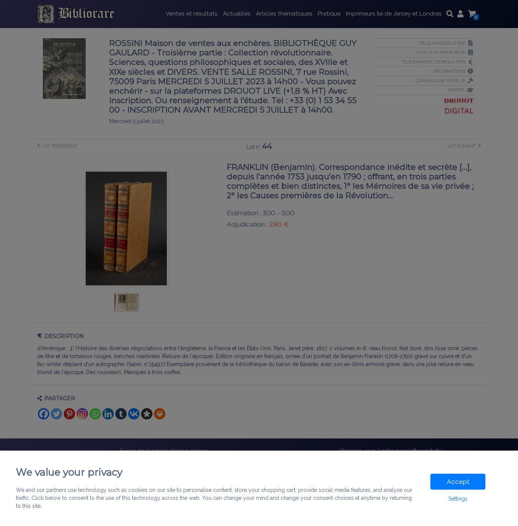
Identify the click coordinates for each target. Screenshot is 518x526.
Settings (458, 499)
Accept (458, 481)
